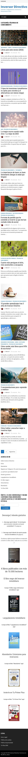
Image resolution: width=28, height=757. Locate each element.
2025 (2, 129)
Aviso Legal (4, 737)
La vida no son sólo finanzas (8, 258)
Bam (8, 754)
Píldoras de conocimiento (19, 47)
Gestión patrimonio (18, 213)
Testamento (18, 170)
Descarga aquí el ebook (15, 524)
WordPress (3, 754)
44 (20, 308)
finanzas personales (6, 213)
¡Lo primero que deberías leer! (9, 472)
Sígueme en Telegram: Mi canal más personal (13, 469)
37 (20, 180)
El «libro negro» (5, 480)
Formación (4, 426)
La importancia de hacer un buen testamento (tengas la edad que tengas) (13, 174)
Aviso (2, 463)
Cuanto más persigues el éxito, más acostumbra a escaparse (12, 264)
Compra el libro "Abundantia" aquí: (14, 663)
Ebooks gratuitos (6, 474)
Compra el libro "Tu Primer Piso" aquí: (14, 699)
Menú (4, 17)
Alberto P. (7, 52)
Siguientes (12, 451)
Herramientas (5, 483)
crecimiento (4, 47)
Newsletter (4, 466)
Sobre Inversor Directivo (7, 461)
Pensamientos (4, 344)
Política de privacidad (7, 742)
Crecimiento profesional (7, 342)
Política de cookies (6, 740)
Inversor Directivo (14, 7)
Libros (10, 47)
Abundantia (4, 485)
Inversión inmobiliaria (7, 86)
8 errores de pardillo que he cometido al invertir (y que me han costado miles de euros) (13, 220)
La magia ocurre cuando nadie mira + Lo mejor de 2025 (12, 133)
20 (20, 225)
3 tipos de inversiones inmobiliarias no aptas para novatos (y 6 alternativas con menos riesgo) (14, 90)
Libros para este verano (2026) (12, 50)
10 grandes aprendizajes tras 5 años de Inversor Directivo (12, 305)
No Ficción (22, 342)
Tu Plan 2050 (4, 488)
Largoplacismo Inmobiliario (8, 477)
